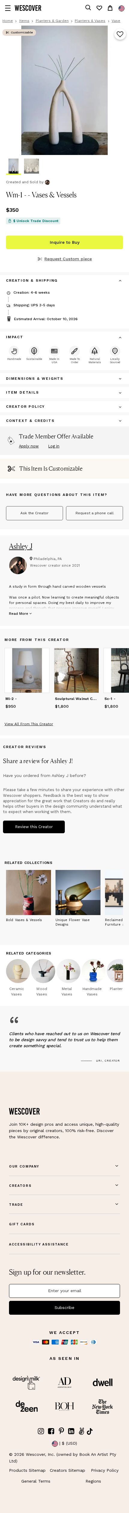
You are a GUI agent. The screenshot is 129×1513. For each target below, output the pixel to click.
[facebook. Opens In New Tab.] (51, 1431)
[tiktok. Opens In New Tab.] (89, 1431)
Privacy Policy (104, 1470)
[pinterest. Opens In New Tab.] (61, 1431)
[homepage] (28, 8)
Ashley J (20, 546)
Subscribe (64, 1307)
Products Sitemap (27, 1470)
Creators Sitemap (67, 1470)
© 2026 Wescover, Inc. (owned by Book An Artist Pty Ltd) (62, 1457)
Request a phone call (95, 513)
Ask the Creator (34, 513)
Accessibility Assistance (39, 1244)
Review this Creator (34, 827)
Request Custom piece (68, 258)
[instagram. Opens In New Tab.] (41, 1431)
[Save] (120, 34)
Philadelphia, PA (48, 559)
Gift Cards (22, 1224)
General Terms (35, 1481)
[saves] (99, 8)
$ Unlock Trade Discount (35, 221)
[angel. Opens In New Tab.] (81, 1431)
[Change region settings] (121, 8)
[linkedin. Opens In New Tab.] (71, 1431)
